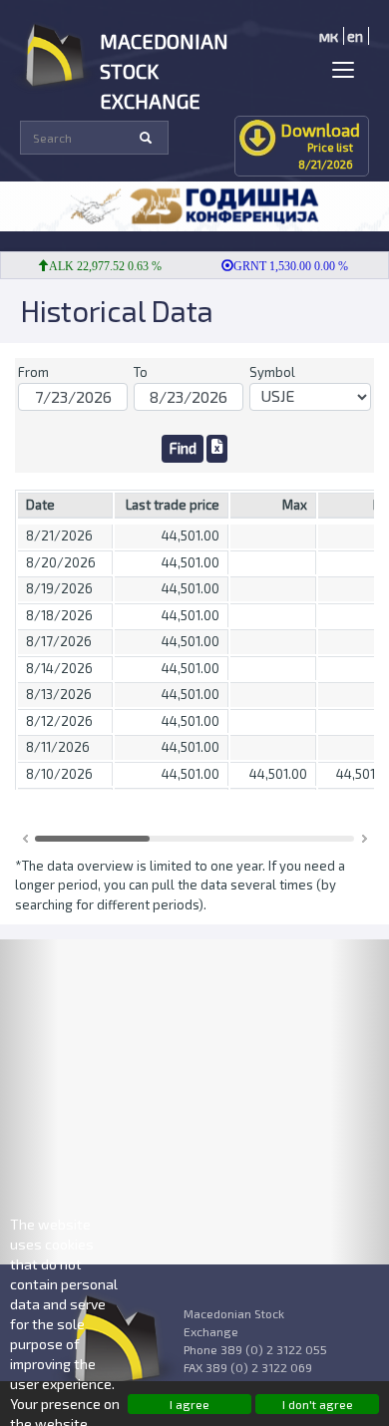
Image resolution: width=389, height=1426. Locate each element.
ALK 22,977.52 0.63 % (98, 266)
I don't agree (317, 1404)
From (33, 372)
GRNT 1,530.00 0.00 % (283, 266)
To (141, 372)
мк (328, 36)
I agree (189, 1404)
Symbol (272, 372)
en (355, 36)
